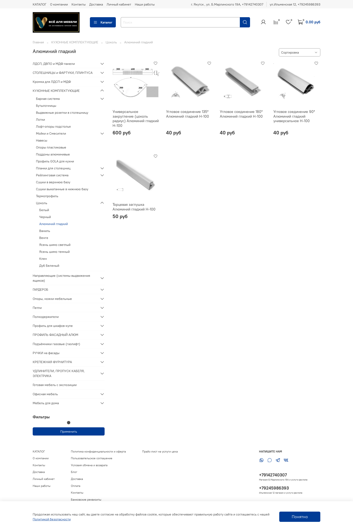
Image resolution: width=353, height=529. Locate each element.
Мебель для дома (46, 403)
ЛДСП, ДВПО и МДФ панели (54, 64)
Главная (38, 42)
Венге (43, 238)
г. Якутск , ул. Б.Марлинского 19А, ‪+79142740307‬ (227, 4)
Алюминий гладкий (53, 224)
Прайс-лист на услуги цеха (160, 451)
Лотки (40, 119)
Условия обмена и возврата (89, 465)
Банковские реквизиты (86, 499)
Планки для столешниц (53, 168)
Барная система (48, 99)
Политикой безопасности (52, 519)
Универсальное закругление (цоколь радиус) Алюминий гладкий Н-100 (136, 118)
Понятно (300, 516)
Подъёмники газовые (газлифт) (56, 344)
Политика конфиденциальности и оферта (98, 451)
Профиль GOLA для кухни (55, 161)
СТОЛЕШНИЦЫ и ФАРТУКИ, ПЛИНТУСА (63, 73)
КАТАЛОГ (39, 4)
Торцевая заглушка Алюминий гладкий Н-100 (134, 207)
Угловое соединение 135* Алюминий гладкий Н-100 (187, 114)
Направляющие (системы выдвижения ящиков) (61, 278)
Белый (44, 210)
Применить (68, 431)
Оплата (75, 486)
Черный (45, 217)
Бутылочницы (46, 106)
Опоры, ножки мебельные (52, 299)
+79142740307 (273, 475)
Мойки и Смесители (51, 133)
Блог (74, 472)
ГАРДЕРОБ (40, 289)
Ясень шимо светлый (54, 245)
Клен (43, 259)
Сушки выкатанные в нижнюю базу (62, 189)
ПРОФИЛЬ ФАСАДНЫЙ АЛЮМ (55, 335)
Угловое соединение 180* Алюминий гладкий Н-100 (241, 114)
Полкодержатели (46, 317)
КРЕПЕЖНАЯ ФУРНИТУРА (52, 362)
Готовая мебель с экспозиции (55, 385)
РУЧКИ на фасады (46, 353)
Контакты (78, 4)
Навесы (41, 140)
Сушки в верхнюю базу (53, 182)
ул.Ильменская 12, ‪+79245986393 (295, 4)
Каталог (106, 22)
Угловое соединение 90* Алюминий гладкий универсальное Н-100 (294, 116)
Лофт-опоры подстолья (53, 126)
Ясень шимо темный (54, 252)
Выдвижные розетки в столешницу (62, 112)
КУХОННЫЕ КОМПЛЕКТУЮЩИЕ (74, 42)
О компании (59, 4)
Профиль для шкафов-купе (53, 326)
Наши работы (145, 4)
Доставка (96, 4)
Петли (37, 308)
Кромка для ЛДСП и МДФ (52, 82)
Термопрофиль (47, 196)
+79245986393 (274, 488)
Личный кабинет (119, 4)
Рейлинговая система (52, 175)
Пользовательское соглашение (91, 458)
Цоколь (111, 42)
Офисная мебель (45, 394)
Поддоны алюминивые (53, 154)
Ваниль (44, 231)
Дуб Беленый (49, 265)
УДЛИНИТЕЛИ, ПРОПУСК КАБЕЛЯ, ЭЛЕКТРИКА (59, 373)
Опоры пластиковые (51, 147)
